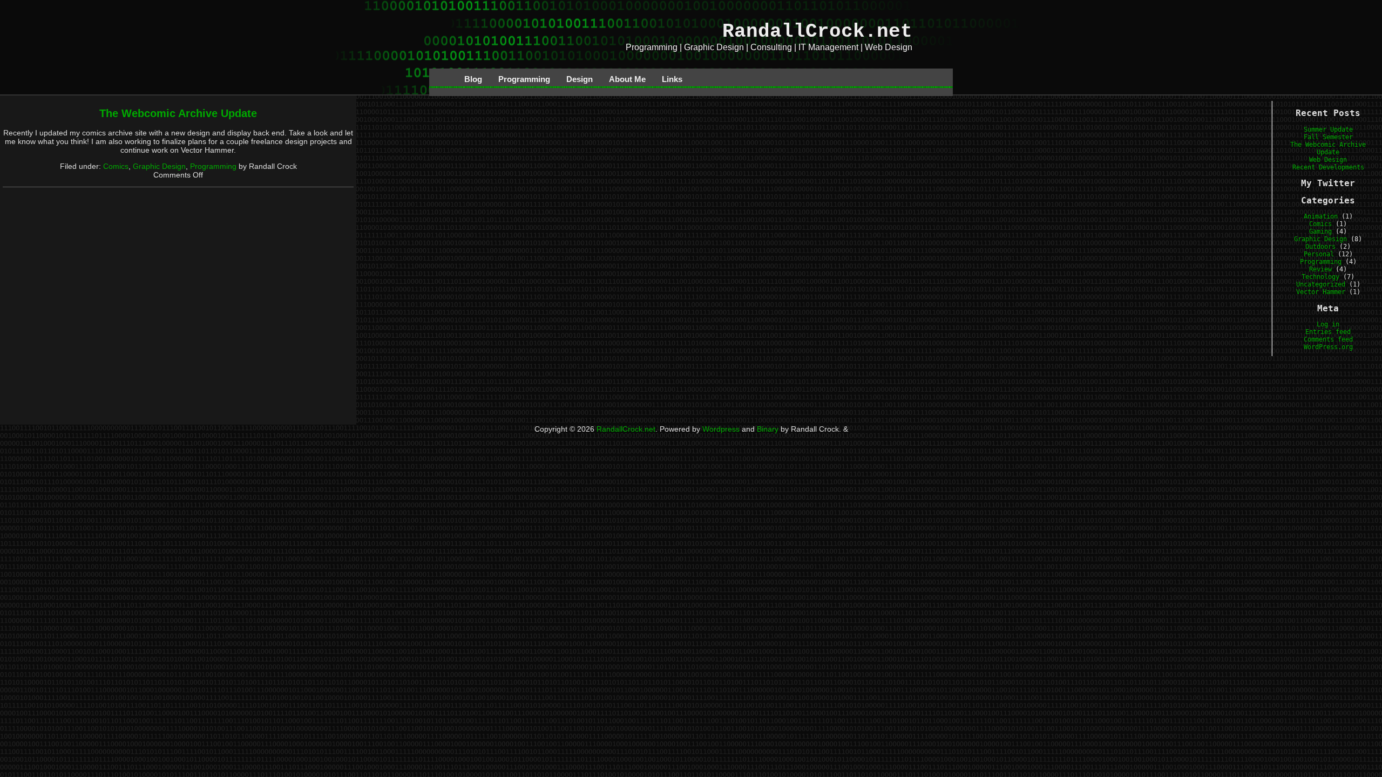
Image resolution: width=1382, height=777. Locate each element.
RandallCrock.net (817, 32)
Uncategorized (1320, 284)
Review (1320, 269)
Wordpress (721, 429)
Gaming (1320, 231)
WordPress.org (1328, 347)
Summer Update (1328, 129)
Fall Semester (1328, 137)
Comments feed (1328, 339)
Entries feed (1328, 332)
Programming (524, 79)
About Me (627, 79)
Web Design (1328, 159)
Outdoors (1320, 246)
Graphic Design (159, 166)
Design (579, 79)
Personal (1319, 254)
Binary (767, 429)
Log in (1328, 324)
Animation (1321, 216)
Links (672, 79)
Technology (1320, 277)
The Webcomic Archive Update (178, 113)
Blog (473, 79)
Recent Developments (1328, 167)
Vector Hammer (1320, 292)
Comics (115, 166)
